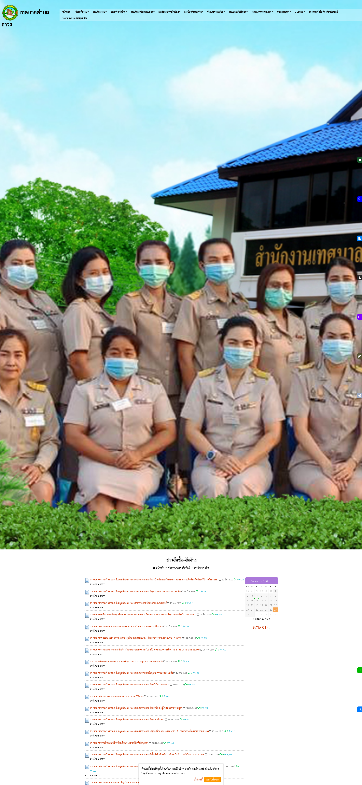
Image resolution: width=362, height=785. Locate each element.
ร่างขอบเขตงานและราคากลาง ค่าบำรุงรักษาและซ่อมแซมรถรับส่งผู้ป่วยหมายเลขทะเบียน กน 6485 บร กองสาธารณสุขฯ (145, 649)
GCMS (258, 627)
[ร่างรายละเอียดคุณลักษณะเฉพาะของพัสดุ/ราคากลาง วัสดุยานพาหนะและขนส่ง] (87, 662)
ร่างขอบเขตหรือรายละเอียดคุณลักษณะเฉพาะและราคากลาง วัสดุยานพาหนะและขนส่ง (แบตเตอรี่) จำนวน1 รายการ (143, 614)
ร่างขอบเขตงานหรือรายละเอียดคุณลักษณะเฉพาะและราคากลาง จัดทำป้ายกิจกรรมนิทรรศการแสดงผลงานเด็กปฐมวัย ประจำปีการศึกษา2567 (154, 579)
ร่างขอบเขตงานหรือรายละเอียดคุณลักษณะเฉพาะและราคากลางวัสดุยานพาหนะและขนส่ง (131, 672)
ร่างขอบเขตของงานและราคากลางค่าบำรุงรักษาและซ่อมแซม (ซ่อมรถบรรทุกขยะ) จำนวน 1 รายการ (135, 637)
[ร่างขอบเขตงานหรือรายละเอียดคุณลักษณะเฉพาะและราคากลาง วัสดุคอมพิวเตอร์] (87, 720)
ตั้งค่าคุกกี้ (198, 779)
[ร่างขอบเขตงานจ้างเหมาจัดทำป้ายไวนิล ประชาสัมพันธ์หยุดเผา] (87, 743)
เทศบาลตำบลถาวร (25, 17)
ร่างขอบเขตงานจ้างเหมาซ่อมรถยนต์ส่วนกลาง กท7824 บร (117, 696)
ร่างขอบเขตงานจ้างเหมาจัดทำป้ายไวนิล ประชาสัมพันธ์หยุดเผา (119, 742)
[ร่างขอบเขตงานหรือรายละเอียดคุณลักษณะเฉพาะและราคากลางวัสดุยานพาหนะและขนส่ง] (87, 673)
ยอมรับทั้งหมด (212, 779)
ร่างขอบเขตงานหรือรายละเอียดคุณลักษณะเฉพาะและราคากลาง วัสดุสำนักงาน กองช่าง (129, 684)
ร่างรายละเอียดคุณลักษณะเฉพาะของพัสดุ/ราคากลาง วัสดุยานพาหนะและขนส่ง (126, 661)
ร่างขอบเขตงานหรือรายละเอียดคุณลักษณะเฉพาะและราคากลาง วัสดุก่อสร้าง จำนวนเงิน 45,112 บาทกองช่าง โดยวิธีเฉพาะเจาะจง (149, 731)
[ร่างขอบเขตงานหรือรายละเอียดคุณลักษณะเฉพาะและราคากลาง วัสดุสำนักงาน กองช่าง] (87, 685)
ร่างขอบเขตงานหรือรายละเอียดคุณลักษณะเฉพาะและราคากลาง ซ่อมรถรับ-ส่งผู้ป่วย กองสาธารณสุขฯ (136, 707)
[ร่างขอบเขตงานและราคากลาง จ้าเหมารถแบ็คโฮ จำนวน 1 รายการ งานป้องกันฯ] (87, 627)
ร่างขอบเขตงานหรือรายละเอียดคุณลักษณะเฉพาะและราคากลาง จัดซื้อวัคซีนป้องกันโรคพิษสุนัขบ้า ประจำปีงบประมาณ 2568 (147, 754)
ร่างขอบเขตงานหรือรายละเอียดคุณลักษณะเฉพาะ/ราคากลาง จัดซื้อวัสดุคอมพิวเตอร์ (128, 602)
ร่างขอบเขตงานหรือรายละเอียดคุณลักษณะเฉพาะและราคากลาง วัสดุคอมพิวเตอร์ (127, 719)
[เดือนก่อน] (247, 580)
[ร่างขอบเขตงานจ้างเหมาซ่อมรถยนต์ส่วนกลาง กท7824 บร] (87, 697)
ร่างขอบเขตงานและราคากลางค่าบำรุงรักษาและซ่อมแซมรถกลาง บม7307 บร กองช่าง (129, 782)
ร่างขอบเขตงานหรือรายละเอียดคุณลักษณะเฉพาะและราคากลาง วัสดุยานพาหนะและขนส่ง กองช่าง (135, 591)
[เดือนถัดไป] (275, 580)
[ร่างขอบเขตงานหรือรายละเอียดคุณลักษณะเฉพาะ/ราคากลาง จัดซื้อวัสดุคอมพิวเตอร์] (87, 603)
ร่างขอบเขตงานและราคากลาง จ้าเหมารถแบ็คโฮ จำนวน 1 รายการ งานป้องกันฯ (126, 626)
